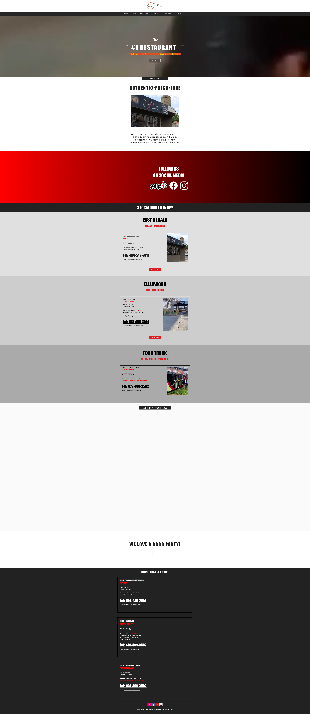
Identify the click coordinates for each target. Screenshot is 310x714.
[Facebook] (153, 704)
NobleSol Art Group (168, 709)
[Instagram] (149, 704)
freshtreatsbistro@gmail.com (135, 259)
